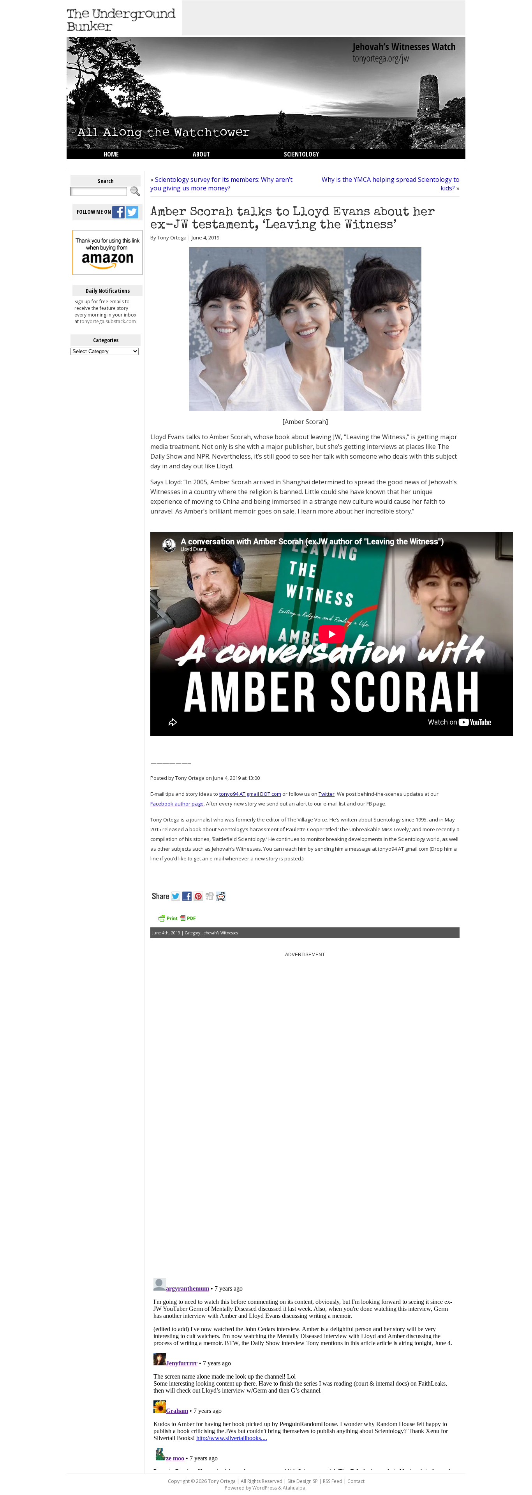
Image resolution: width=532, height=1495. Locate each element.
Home (111, 154)
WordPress (264, 1487)
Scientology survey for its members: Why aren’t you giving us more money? (221, 183)
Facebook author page (177, 803)
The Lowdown (123, 164)
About (201, 154)
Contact (356, 1481)
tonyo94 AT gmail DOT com (250, 793)
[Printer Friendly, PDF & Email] (177, 921)
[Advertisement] (323, 17)
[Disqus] (305, 1173)
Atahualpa (294, 1487)
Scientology (301, 154)
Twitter (327, 793)
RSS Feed (332, 1481)
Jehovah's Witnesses (220, 933)
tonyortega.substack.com (108, 321)
